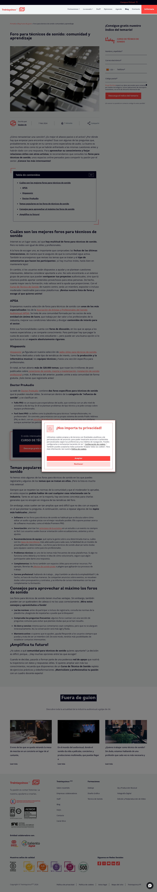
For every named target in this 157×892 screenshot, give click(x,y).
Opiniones (108, 9)
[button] (149, 885)
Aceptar (78, 458)
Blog (127, 9)
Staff (98, 9)
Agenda (119, 9)
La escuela (87, 9)
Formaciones (73, 9)
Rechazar (78, 464)
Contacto (136, 9)
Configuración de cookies (95, 444)
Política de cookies (78, 449)
